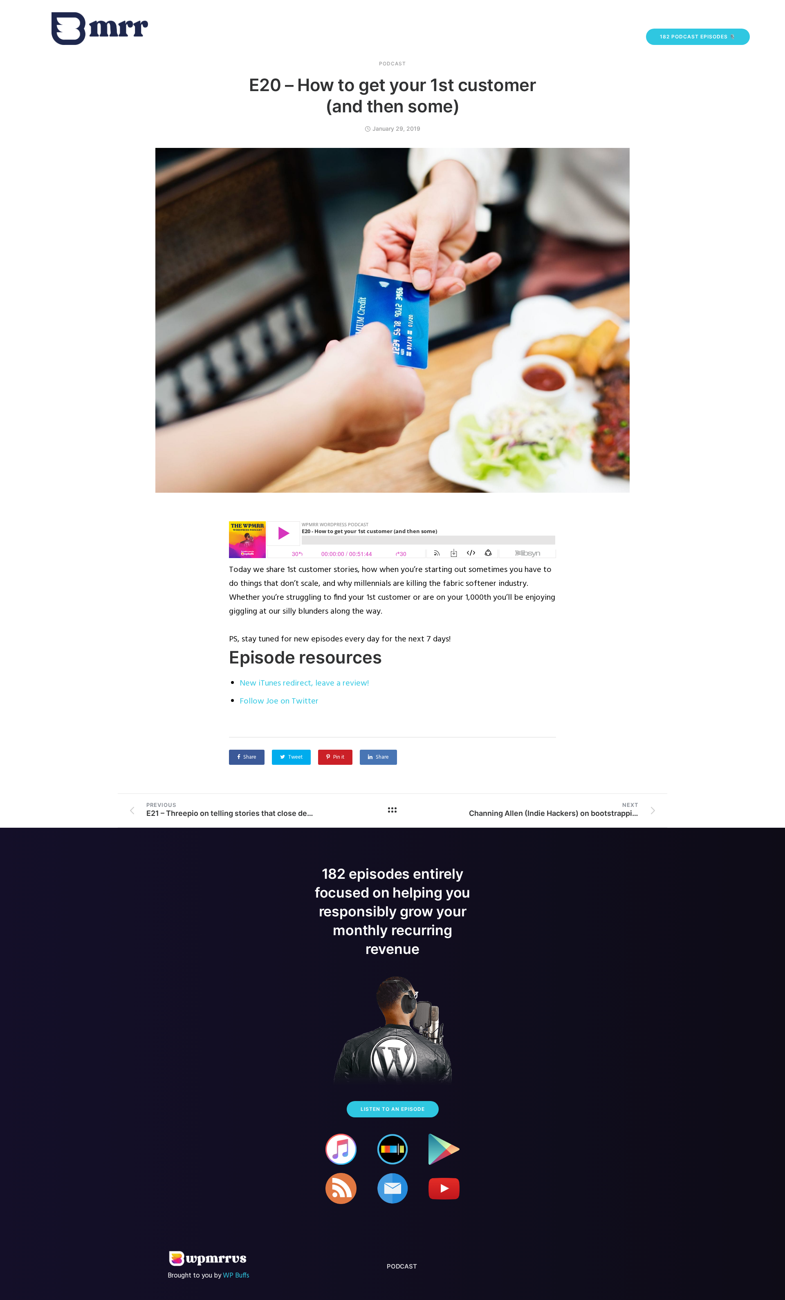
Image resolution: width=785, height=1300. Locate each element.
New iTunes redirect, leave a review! (304, 683)
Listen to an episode (393, 1109)
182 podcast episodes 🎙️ (698, 37)
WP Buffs (236, 1275)
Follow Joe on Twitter (279, 701)
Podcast (392, 63)
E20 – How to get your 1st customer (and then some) (392, 95)
